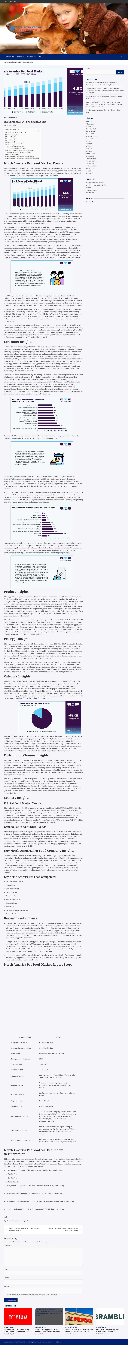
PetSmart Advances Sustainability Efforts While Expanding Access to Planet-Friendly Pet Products (17, 1331)
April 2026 (89, 121)
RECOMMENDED (10, 1306)
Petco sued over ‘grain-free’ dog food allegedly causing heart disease (79, 1330)
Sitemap (41, 57)
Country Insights (11, 144)
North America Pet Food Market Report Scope (20, 156)
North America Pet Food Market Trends (18, 133)
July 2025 (89, 141)
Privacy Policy (31, 57)
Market (18, 1221)
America (9, 1221)
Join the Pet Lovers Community (96, 185)
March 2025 (90, 151)
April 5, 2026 (38, 1334)
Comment (8, 1245)
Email (6, 1278)
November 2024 (91, 161)
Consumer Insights (12, 135)
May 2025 (89, 146)
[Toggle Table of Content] (37, 130)
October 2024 (90, 163)
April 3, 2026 (99, 1334)
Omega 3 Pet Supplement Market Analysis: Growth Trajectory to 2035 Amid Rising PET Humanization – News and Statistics (105, 91)
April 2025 (89, 149)
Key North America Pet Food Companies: (20, 152)
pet (25, 1221)
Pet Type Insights (11, 138)
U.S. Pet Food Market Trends (16, 146)
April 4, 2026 (68, 1334)
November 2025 (91, 131)
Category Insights (11, 141)
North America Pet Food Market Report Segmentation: (23, 158)
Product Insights (11, 137)
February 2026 (90, 124)
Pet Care (88, 188)
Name (6, 1269)
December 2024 (91, 158)
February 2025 (90, 153)
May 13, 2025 (7, 125)
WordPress (58, 1342)
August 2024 (90, 168)
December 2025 (91, 129)
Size (28, 1221)
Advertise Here (9, 57)
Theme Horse (37, 1342)
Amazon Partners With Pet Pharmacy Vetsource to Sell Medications (24, 1229)
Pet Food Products (10, 118)
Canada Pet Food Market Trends (17, 148)
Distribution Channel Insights (15, 143)
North (22, 1221)
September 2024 (91, 166)
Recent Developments (12, 154)
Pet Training (90, 192)
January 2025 (90, 156)
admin (14, 125)
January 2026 (90, 126)
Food (13, 1221)
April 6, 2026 (7, 1334)
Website (6, 1286)
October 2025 (90, 134)
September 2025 (91, 136)
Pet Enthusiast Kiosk (19, 1342)
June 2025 (89, 144)
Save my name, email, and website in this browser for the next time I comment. (31, 1295)
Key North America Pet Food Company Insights (20, 150)
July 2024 (89, 171)
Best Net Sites (90, 202)
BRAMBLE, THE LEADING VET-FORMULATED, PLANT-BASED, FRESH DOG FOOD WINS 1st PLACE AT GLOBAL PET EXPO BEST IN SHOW (104, 104)
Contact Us (20, 57)
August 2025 (90, 139)
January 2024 (90, 173)
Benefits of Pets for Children (95, 183)
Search (88, 68)
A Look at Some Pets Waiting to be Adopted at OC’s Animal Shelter (63, 1229)
